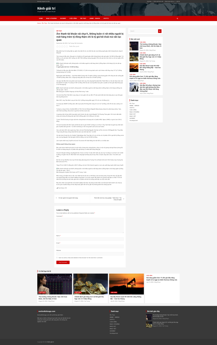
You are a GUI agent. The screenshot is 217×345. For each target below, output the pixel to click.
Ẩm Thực (83, 18)
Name (58, 235)
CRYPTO (106, 18)
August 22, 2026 (144, 50)
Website (58, 250)
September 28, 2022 (61, 43)
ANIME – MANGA (95, 18)
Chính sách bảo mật (158, 1)
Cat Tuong (71, 43)
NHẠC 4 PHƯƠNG (51, 18)
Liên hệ (178, 1)
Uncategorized (134, 120)
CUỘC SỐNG (73, 18)
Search (159, 31)
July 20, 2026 (143, 72)
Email (58, 243)
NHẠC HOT (133, 114)
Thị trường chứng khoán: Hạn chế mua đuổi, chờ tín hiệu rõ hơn (150, 46)
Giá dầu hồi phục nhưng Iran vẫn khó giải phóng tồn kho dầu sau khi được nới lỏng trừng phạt (150, 88)
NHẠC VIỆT (133, 116)
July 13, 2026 (133, 80)
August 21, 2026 (144, 61)
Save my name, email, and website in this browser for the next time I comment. (81, 257)
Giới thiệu (149, 1)
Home (41, 18)
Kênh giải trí (46, 8)
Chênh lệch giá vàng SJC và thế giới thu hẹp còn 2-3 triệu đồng (150, 57)
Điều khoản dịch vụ (169, 1)
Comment (59, 216)
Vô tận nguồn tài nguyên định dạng (68, 198)
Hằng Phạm (152, 50)
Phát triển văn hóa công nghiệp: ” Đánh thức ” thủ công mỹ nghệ (107, 198)
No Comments (79, 43)
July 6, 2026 (143, 93)
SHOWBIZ (63, 18)
